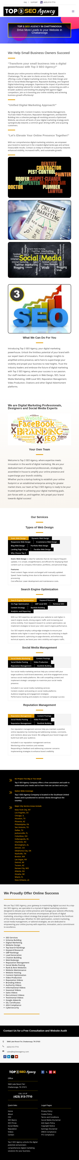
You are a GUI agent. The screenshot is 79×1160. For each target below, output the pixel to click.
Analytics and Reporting (21, 611)
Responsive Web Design (21, 542)
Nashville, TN (20, 853)
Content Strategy (18, 607)
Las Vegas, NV (21, 859)
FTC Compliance (47, 1135)
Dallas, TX (19, 830)
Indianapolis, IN (22, 839)
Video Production (41, 662)
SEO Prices (12, 1123)
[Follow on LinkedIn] (8, 1056)
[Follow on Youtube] (16, 1056)
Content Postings (43, 658)
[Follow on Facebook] (4, 1056)
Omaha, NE (20, 874)
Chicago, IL (19, 815)
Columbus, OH (21, 836)
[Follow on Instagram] (50, 1072)
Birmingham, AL (22, 845)
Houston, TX (20, 818)
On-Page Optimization (20, 604)
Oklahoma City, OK (23, 851)
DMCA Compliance (48, 1132)
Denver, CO (20, 848)
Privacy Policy (46, 1111)
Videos (10, 1132)
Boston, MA (20, 856)
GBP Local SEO (41, 604)
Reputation (12, 1129)
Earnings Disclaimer (49, 1129)
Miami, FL (19, 877)
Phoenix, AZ (20, 821)
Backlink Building (38, 607)
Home (10, 1111)
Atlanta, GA (20, 871)
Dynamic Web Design (40, 538)
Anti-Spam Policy (48, 1123)
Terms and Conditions (50, 1117)
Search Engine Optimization (22, 600)
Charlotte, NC (20, 842)
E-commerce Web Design (46, 542)
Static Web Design (18, 538)
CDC (9, 1117)
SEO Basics (12, 1120)
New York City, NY (23, 810)
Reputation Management (21, 666)
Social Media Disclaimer (51, 1120)
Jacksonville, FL (21, 833)
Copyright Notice (48, 1126)
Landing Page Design (19, 549)
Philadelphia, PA (22, 824)
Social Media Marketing (20, 658)
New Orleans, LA (22, 880)
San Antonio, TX (22, 827)
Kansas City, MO (22, 868)
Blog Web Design (18, 545)
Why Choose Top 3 (18, 553)
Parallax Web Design (42, 549)
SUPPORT (34, 2)
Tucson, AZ (19, 865)
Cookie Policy (46, 1114)
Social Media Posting (19, 662)
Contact (11, 1135)
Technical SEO (58, 604)
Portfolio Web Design (39, 545)
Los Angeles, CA (22, 812)
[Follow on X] (12, 1056)
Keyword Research (47, 600)
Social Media (13, 1126)
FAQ (25, 2)
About (10, 1114)
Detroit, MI (19, 862)
